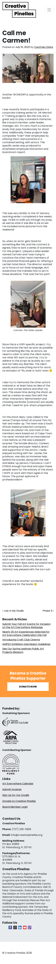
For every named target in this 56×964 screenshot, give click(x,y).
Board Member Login (15, 807)
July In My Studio (13, 611)
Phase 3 (48, 611)
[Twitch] (29, 927)
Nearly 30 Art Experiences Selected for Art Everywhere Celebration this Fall (26, 633)
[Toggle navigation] (49, 10)
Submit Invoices (11, 789)
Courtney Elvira (43, 47)
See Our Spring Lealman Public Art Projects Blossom (23, 650)
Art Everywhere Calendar (17, 783)
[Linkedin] (20, 927)
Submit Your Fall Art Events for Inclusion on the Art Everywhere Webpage (26, 625)
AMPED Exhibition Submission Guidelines (26, 644)
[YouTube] (24, 927)
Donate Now (28, 686)
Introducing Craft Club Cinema (21, 639)
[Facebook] (10, 927)
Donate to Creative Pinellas (19, 801)
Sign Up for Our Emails (15, 795)
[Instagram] (15, 927)
